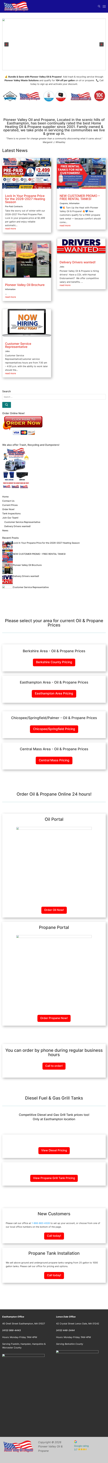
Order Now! (8, 509)
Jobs (7, 351)
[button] (54, 44)
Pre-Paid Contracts (14, 206)
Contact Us (8, 500)
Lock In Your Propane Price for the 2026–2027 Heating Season (25, 199)
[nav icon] (104, 6)
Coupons (64, 203)
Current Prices (10, 505)
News (5, 530)
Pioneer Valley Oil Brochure (25, 285)
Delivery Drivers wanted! (77, 262)
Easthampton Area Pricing (54, 693)
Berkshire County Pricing (54, 662)
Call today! (54, 1235)
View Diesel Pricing (54, 1150)
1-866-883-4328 (41, 1223)
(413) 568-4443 (11, 1330)
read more (10, 228)
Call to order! (54, 1066)
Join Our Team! (10, 517)
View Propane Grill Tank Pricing (54, 1178)
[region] (54, 44)
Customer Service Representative (18, 345)
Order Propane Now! (54, 1018)
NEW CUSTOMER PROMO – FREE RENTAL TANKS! (80, 197)
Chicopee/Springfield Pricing (54, 729)
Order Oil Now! (54, 910)
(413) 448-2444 (65, 1330)
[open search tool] (99, 6)
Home (5, 496)
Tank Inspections (11, 513)
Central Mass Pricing (54, 760)
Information (10, 289)
